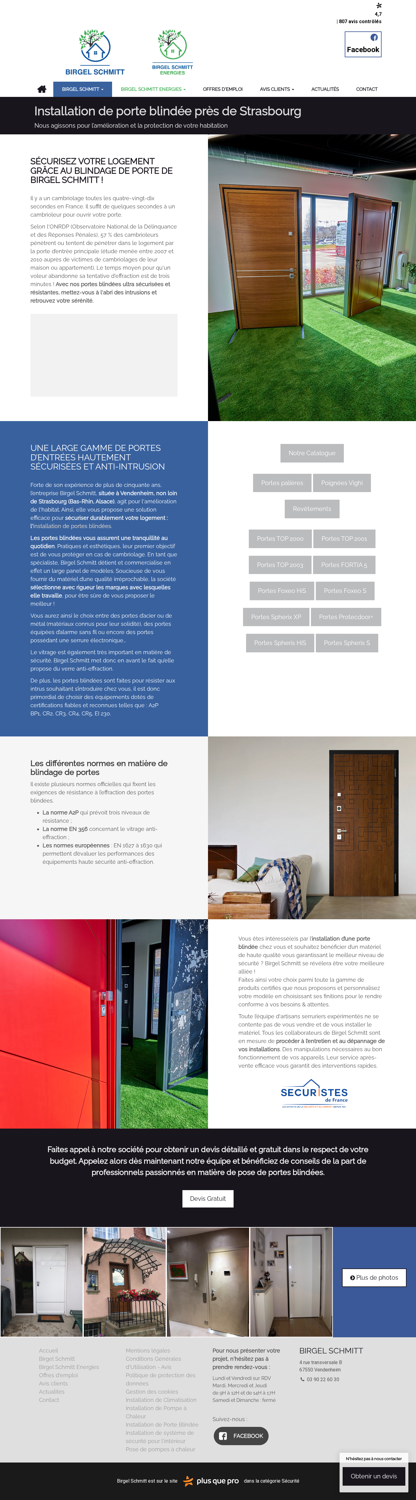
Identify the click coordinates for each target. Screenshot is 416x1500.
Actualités (325, 89)
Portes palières (282, 483)
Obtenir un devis (374, 1476)
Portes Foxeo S (345, 590)
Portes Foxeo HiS (282, 590)
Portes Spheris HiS (280, 643)
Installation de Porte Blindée (162, 1424)
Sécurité (290, 1481)
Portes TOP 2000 (280, 538)
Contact (367, 89)
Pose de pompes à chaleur (160, 1449)
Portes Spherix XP (276, 617)
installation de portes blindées (72, 526)
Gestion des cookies (152, 1391)
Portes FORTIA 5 (344, 565)
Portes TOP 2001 (344, 538)
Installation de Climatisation (161, 1400)
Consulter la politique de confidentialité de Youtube (104, 368)
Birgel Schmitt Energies (152, 89)
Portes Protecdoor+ (346, 617)
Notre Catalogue (312, 453)
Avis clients (275, 89)
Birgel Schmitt (81, 89)
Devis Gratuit (208, 1198)
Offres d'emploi (223, 89)
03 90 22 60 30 (322, 1379)
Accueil (41, 89)
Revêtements (312, 508)
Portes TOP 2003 (280, 565)
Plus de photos (374, 1277)
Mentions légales (148, 1350)
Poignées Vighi (342, 483)
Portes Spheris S (347, 643)
